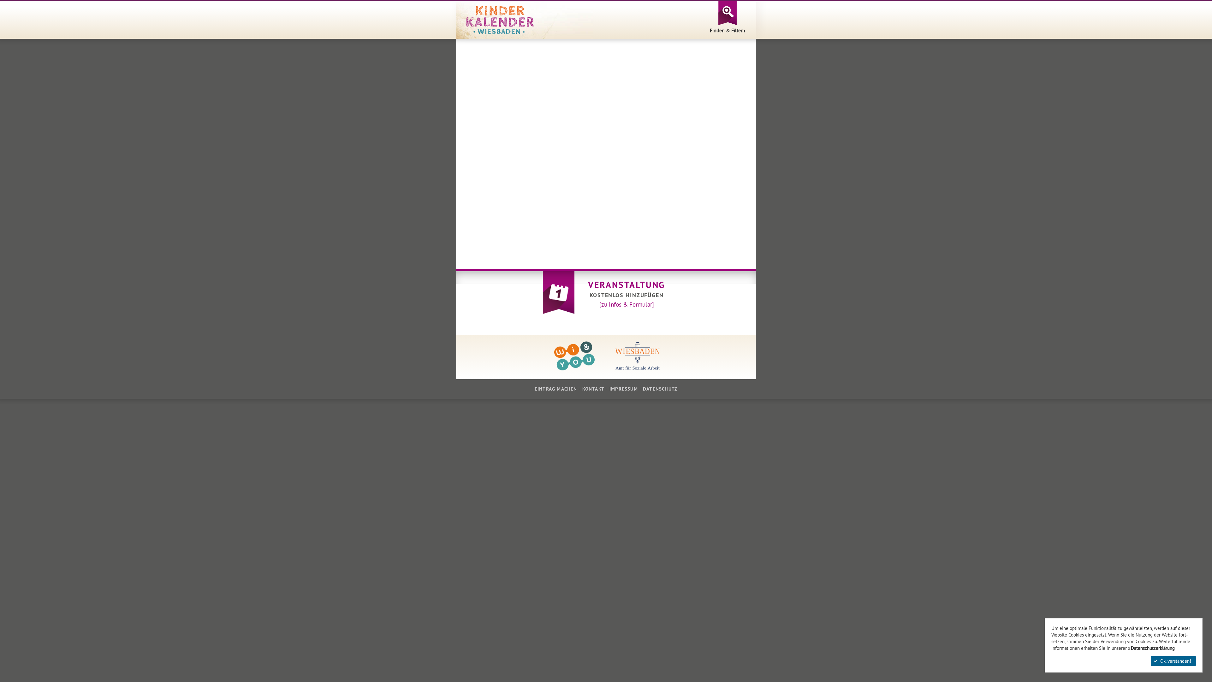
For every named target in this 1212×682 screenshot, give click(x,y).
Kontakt (593, 389)
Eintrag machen (556, 389)
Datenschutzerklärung (1153, 648)
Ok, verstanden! (1175, 661)
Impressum (623, 389)
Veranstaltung (626, 284)
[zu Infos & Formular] (626, 304)
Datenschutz (660, 389)
